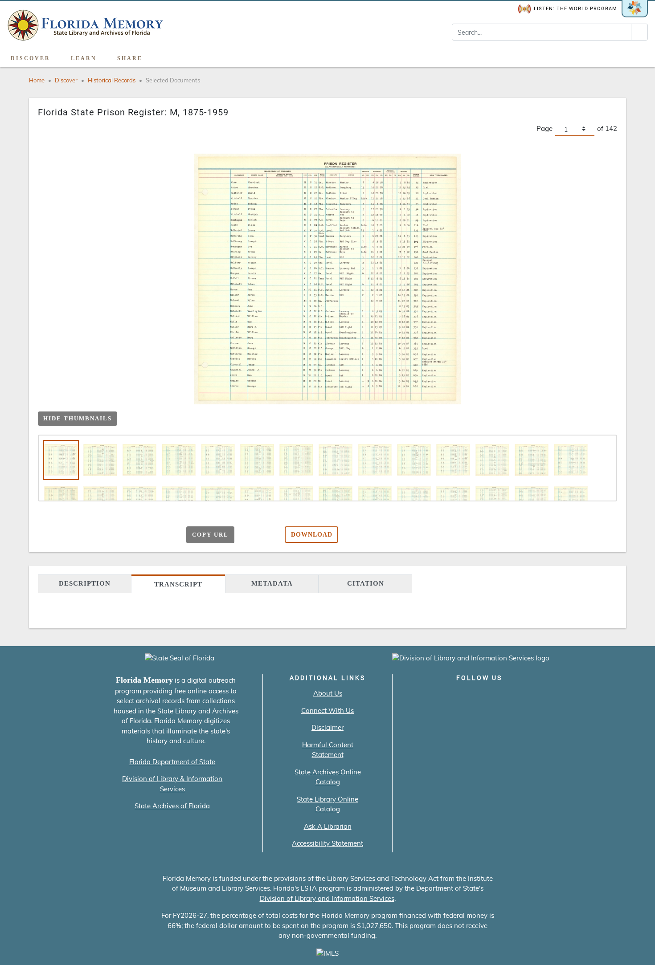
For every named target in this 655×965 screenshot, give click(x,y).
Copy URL (210, 534)
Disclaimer (327, 727)
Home (37, 80)
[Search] (639, 32)
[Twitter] (454, 696)
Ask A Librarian (328, 826)
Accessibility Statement (327, 843)
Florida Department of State (172, 761)
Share (130, 58)
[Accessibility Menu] (639, 55)
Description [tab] (85, 583)
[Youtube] (504, 696)
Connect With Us (327, 710)
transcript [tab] (178, 584)
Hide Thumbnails (77, 418)
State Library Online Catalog (327, 804)
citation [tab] (365, 583)
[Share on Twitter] (123, 535)
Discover (30, 58)
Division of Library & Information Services (172, 783)
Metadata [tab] (272, 583)
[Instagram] (479, 696)
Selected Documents (173, 80)
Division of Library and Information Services (327, 898)
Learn (84, 58)
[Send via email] (88, 535)
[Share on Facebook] (105, 535)
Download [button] (311, 534)
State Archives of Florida (172, 806)
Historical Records (111, 80)
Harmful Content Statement (327, 750)
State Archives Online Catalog (328, 777)
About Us (327, 693)
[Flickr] (530, 696)
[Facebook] (428, 696)
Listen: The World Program (575, 9)
